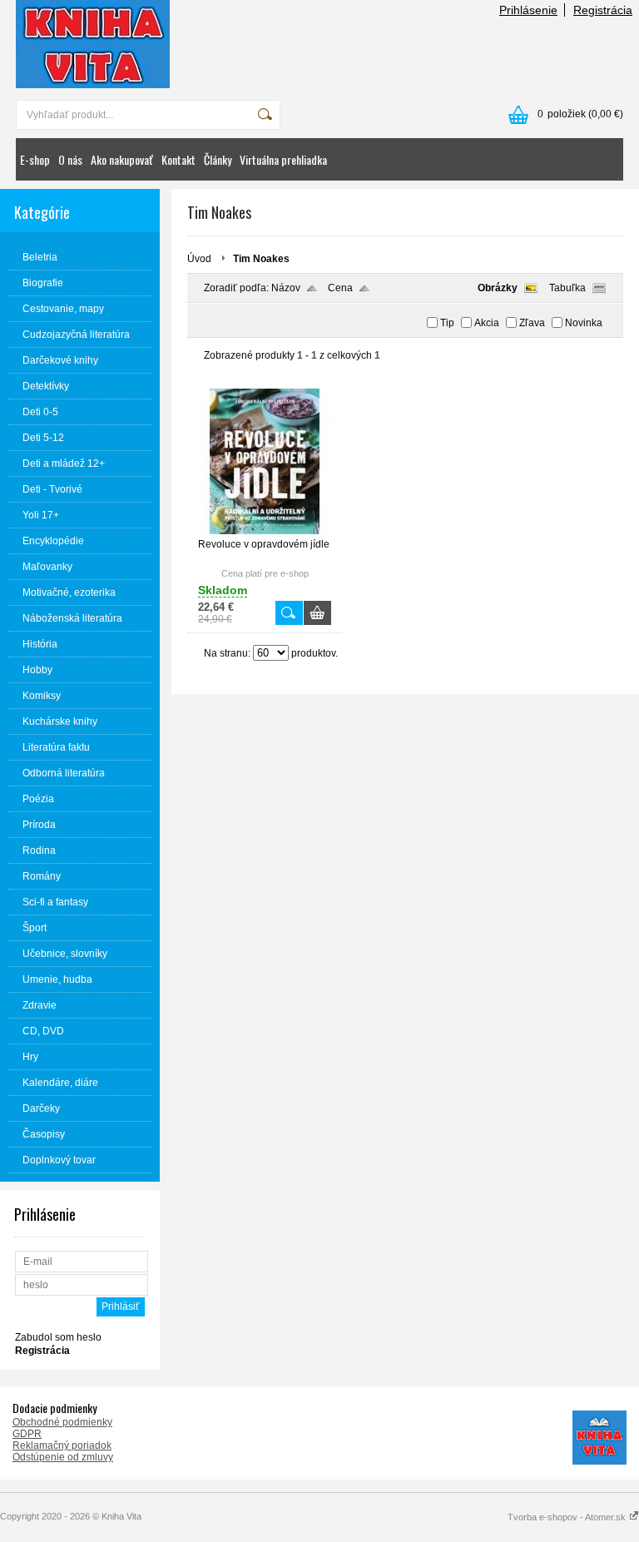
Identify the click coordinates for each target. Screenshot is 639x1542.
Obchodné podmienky (62, 1422)
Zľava (532, 323)
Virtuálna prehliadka (283, 159)
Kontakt (178, 159)
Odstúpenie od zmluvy (62, 1457)
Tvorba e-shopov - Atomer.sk (568, 1517)
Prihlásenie (528, 10)
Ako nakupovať (122, 159)
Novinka (583, 323)
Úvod (199, 259)
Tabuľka (567, 288)
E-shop (35, 159)
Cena (340, 288)
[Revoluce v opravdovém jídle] (264, 531)
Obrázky (498, 288)
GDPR (27, 1434)
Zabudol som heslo (58, 1337)
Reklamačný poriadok (61, 1445)
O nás (70, 159)
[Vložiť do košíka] (317, 613)
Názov (285, 288)
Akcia (486, 323)
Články (217, 159)
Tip (447, 323)
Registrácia (602, 10)
